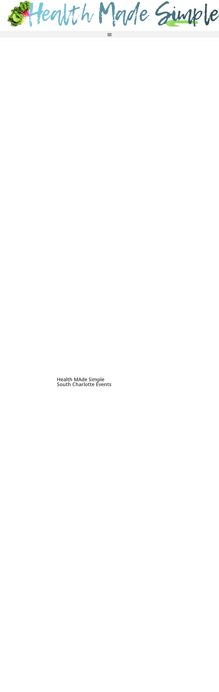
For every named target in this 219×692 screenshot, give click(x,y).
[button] (109, 34)
